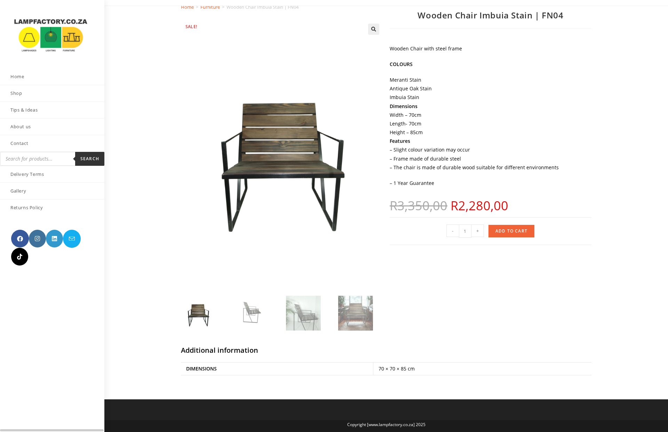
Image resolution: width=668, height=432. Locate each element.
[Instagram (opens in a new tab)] (37, 238)
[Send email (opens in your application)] (72, 239)
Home (187, 7)
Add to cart (511, 231)
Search (89, 159)
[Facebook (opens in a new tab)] (20, 238)
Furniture (210, 7)
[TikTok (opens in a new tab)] (19, 257)
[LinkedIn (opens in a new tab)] (54, 238)
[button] (373, 29)
